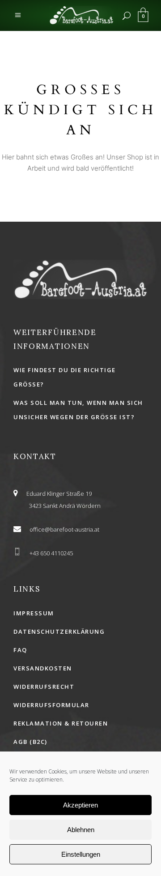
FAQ (20, 650)
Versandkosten (42, 668)
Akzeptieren (80, 805)
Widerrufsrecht (43, 687)
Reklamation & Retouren (60, 723)
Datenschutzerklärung (59, 631)
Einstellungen (80, 854)
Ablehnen (80, 829)
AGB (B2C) (30, 742)
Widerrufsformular (51, 705)
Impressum (33, 613)
